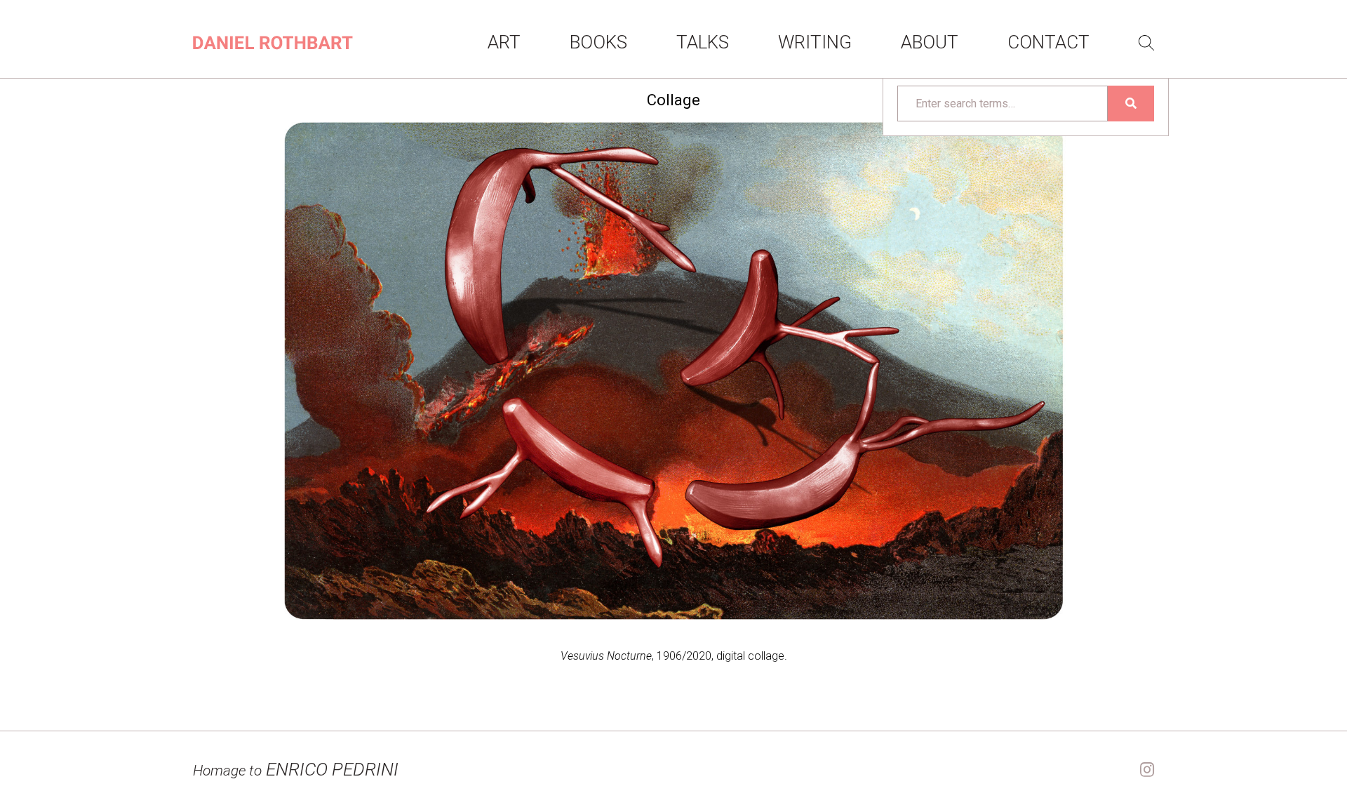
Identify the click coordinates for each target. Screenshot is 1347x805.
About (929, 42)
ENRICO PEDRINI (295, 769)
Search (1146, 43)
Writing (815, 42)
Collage (673, 100)
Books (598, 42)
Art (504, 42)
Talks (702, 42)
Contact (1048, 42)
